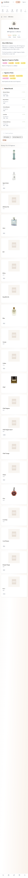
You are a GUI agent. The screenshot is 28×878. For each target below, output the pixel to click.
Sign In (24, 2)
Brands (5, 16)
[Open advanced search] (13, 2)
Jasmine (5, 78)
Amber (11, 75)
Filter (5, 140)
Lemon (12, 78)
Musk (5, 75)
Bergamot (19, 75)
